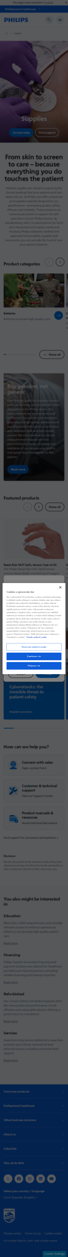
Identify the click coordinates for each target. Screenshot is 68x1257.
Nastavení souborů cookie (34, 647)
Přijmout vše (34, 666)
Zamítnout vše (34, 656)
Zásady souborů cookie (36, 637)
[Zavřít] (60, 587)
